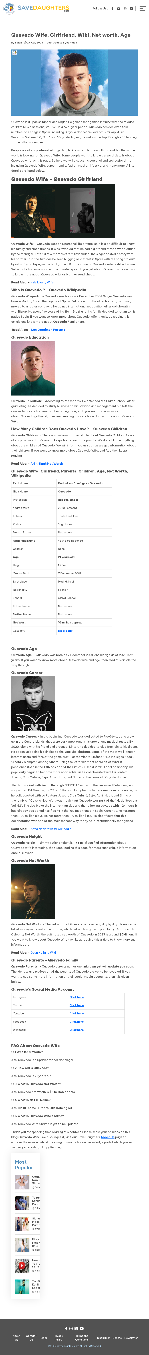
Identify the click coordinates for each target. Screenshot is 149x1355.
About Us (107, 1137)
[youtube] (118, 8)
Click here (77, 997)
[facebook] (112, 8)
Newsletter (131, 1338)
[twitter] (131, 8)
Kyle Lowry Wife (42, 282)
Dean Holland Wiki (43, 952)
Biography (65, 630)
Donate (117, 1338)
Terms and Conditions (81, 1337)
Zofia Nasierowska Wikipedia (51, 829)
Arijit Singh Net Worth (47, 463)
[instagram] (125, 8)
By (16, 42)
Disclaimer (103, 1338)
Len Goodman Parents (48, 329)
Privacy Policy (58, 1337)
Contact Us (31, 1337)
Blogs (44, 1338)
